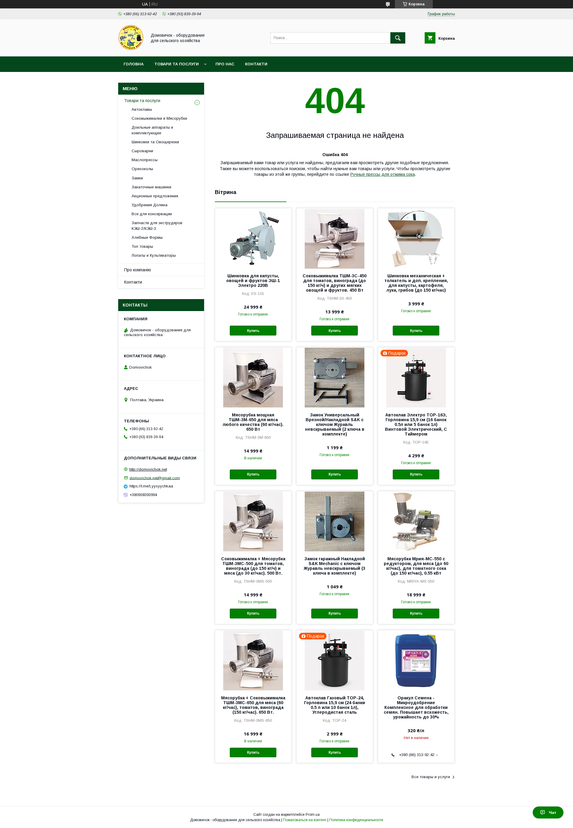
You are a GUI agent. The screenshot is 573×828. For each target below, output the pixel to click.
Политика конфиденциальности (356, 820)
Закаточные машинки (151, 187)
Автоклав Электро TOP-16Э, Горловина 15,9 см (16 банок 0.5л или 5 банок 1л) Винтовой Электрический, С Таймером (416, 424)
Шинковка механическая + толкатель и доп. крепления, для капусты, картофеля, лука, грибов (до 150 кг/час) (416, 283)
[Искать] (397, 38)
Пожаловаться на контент (304, 820)
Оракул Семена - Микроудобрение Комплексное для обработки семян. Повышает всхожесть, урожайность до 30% (416, 707)
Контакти (256, 64)
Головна (134, 64)
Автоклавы (142, 109)
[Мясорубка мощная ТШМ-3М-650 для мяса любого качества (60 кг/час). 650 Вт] (253, 377)
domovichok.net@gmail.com (155, 477)
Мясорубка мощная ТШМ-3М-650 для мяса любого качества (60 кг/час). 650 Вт (253, 422)
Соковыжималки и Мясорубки (159, 118)
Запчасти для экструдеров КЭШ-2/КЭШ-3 (157, 225)
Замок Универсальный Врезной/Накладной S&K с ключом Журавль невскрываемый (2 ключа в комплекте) (334, 424)
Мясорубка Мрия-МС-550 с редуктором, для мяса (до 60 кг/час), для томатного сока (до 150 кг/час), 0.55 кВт (416, 565)
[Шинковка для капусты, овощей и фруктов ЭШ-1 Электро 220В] (253, 238)
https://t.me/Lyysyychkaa (151, 486)
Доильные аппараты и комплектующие (152, 130)
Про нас (224, 64)
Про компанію (137, 269)
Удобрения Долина (149, 205)
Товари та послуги (176, 64)
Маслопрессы (145, 160)
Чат (552, 812)
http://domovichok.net (148, 469)
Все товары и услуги (431, 777)
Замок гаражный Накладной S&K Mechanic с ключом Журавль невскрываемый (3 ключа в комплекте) (334, 565)
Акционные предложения (155, 196)
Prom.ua (313, 814)
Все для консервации (152, 214)
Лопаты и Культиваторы (154, 255)
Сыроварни (142, 151)
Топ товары (142, 246)
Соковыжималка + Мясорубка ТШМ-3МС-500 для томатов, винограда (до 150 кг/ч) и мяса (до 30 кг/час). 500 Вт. (253, 565)
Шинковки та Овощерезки (155, 142)
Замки (137, 178)
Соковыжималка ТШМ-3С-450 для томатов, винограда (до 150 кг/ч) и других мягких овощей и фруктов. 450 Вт (334, 283)
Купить (253, 331)
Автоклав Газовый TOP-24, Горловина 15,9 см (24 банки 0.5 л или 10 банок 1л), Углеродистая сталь (334, 705)
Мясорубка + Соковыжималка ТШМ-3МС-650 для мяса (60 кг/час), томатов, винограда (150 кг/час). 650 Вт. (253, 705)
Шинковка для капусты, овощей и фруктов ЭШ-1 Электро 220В (253, 280)
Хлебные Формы (147, 237)
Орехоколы (142, 169)
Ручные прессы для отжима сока (382, 174)
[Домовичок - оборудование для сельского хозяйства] (131, 48)
